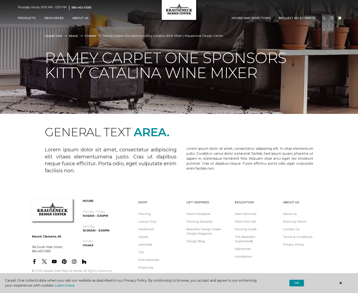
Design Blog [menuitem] (195, 241)
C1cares (90, 36)
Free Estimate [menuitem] (148, 260)
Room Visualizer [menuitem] (198, 214)
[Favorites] (332, 18)
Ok (296, 283)
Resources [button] (54, 18)
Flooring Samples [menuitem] (199, 221)
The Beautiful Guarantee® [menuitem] (245, 239)
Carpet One (53, 36)
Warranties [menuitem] (243, 249)
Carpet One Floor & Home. (62, 271)
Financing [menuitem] (145, 267)
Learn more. (65, 285)
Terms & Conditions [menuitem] (298, 237)
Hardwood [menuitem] (146, 229)
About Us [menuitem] (290, 214)
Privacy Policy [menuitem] (293, 244)
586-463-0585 (81, 7)
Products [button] (27, 18)
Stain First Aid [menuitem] (245, 221)
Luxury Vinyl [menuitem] (147, 221)
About (73, 36)
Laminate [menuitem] (145, 244)
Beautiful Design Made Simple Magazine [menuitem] (203, 231)
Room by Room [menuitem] (294, 221)
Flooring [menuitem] (144, 214)
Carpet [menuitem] (143, 237)
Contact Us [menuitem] (291, 229)
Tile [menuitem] (141, 252)
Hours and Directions (251, 18)
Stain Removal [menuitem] (245, 214)
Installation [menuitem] (243, 256)
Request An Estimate (297, 18)
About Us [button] (80, 18)
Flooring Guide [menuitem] (246, 229)
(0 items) (339, 18)
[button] (324, 18)
